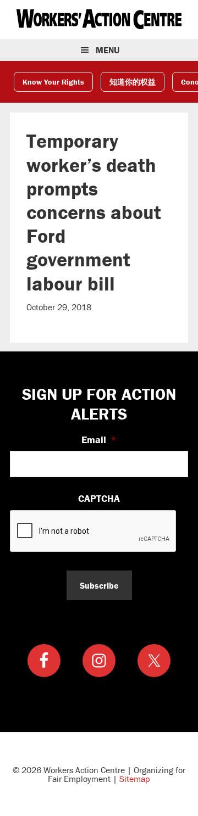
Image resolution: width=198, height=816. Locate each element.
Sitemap (134, 778)
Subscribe (99, 585)
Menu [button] (107, 49)
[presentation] (93, 531)
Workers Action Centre (99, 19)
